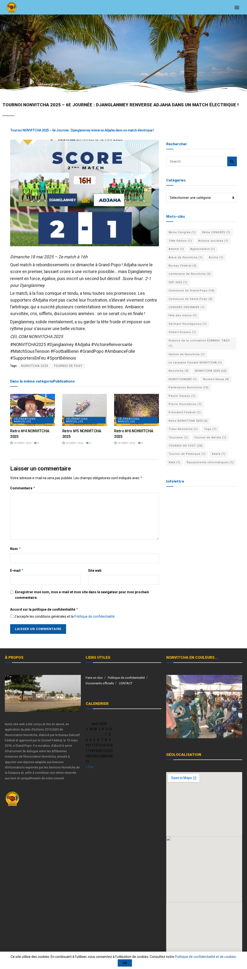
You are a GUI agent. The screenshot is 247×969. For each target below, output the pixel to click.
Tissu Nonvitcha (183, 429)
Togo (210, 429)
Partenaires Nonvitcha (189, 387)
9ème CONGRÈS (216, 232)
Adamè (176, 249)
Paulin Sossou (182, 396)
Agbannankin (202, 249)
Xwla (174, 462)
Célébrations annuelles (25, 420)
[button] (237, 7)
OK (125, 963)
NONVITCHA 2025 (34, 366)
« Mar (90, 767)
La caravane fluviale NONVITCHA (195, 362)
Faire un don (94, 678)
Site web (94, 570)
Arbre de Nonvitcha (186, 257)
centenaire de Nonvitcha (190, 273)
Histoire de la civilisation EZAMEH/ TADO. (200, 343)
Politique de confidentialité (94, 616)
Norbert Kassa (216, 379)
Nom (15, 548)
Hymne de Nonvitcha (187, 354)
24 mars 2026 (22, 443)
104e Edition (180, 240)
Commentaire (22, 488)
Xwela (219, 454)
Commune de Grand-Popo (191, 290)
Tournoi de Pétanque (187, 454)
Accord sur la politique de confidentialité (44, 609)
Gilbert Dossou (182, 332)
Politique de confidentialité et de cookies (205, 957)
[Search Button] (232, 161)
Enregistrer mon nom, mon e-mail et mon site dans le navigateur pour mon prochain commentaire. (82, 594)
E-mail (17, 570)
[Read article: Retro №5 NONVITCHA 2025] (84, 410)
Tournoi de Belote (210, 437)
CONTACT (125, 683)
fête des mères (183, 315)
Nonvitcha (179, 370)
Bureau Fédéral (183, 265)
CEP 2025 (178, 282)
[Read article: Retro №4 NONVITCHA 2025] (32, 410)
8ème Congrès (182, 232)
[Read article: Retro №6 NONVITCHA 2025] (136, 410)
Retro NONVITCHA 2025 (188, 420)
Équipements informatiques (210, 462)
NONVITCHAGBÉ (183, 379)
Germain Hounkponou (188, 323)
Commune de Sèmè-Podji (191, 299)
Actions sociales (213, 240)
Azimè (216, 257)
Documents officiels (100, 683)
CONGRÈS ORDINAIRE (187, 307)
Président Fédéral (185, 412)
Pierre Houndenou (185, 404)
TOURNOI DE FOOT (68, 366)
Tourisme (178, 437)
